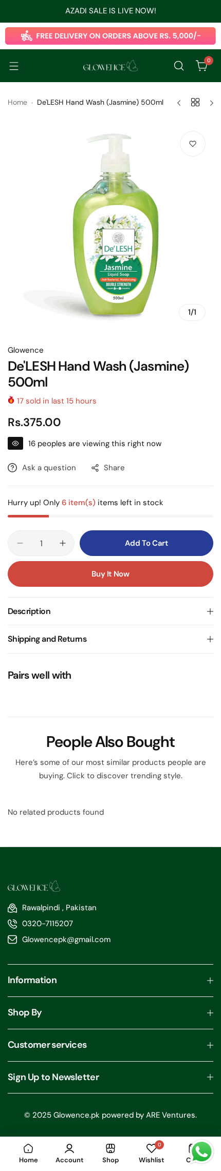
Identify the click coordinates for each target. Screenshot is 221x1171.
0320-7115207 (47, 923)
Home (17, 102)
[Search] (179, 65)
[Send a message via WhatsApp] (202, 1152)
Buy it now (110, 574)
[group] (110, 226)
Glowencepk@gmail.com (66, 939)
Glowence (26, 350)
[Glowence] (110, 66)
